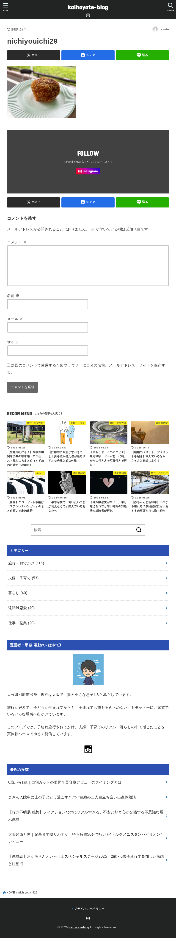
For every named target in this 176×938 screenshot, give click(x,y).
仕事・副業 (21, 623)
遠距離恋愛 (21, 608)
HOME (10, 892)
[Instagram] (88, 15)
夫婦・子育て (23, 578)
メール (15, 319)
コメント (17, 242)
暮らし (17, 593)
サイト (12, 342)
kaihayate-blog (88, 6)
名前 (13, 296)
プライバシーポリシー (89, 908)
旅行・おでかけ (26, 563)
